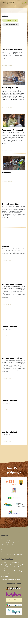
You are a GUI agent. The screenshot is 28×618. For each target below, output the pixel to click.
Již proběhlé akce (11, 24)
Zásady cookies (5, 550)
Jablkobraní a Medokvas (12, 50)
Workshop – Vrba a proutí (12, 130)
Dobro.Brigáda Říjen (10, 204)
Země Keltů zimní (9, 327)
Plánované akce (11, 20)
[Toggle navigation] (26, 6)
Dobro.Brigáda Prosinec (12, 358)
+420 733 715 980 (9, 545)
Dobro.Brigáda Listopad (12, 284)
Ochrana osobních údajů (8, 552)
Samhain (5, 247)
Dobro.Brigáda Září (10, 88)
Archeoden (6, 173)
